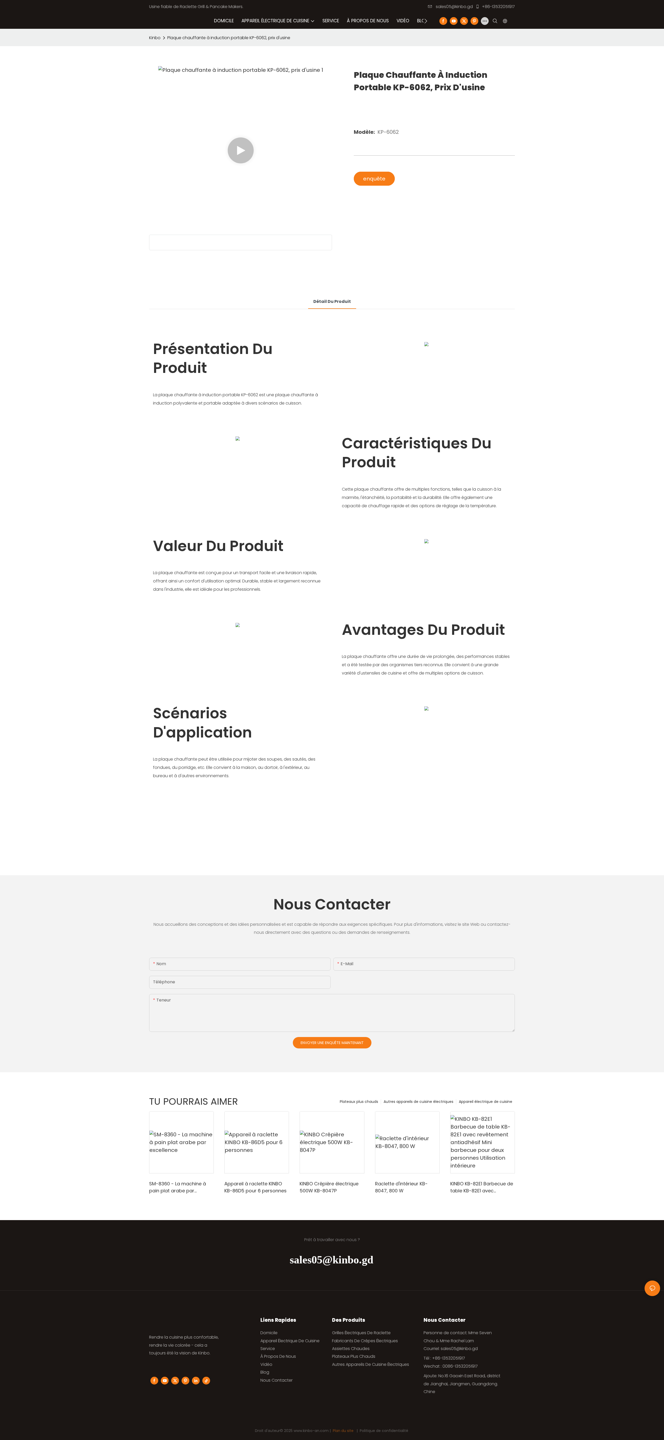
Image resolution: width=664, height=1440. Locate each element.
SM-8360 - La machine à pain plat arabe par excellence (177, 1187)
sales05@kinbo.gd (454, 7)
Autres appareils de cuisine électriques (418, 1101)
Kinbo (155, 38)
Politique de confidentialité (384, 1430)
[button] (425, 21)
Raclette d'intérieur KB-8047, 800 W (401, 1187)
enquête (374, 178)
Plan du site (343, 1430)
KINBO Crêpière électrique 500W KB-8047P (329, 1187)
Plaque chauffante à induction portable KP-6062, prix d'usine (228, 38)
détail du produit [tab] (332, 301)
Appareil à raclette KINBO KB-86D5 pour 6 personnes (255, 1187)
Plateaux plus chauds (359, 1101)
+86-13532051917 (498, 7)
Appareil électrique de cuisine (485, 1101)
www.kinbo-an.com (312, 1430)
